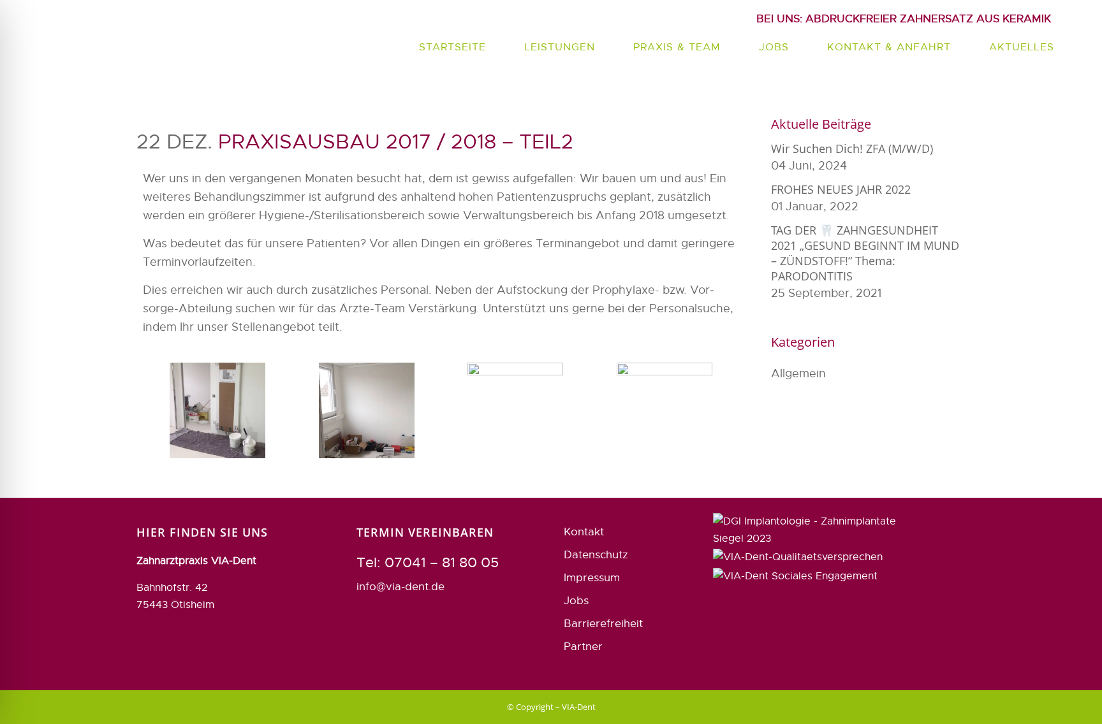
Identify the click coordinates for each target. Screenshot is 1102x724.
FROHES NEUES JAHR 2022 (841, 189)
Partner (583, 646)
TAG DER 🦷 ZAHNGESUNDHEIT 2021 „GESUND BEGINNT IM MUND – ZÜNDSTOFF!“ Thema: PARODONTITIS (865, 253)
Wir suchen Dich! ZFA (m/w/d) (852, 148)
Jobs (576, 600)
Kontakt (584, 532)
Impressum (592, 577)
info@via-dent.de (400, 586)
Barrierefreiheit (603, 623)
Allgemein (798, 373)
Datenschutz (596, 554)
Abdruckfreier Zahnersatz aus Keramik (903, 18)
